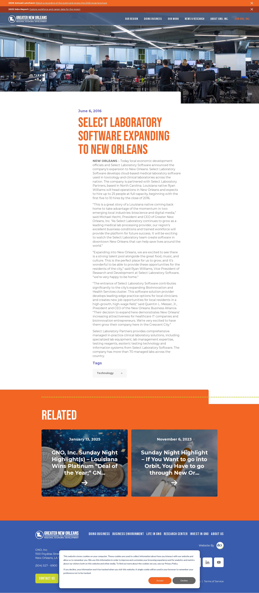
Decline (184, 580)
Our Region (131, 19)
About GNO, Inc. (219, 19)
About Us (217, 534)
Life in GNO (153, 534)
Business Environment (128, 534)
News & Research (194, 19)
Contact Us (47, 578)
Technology (105, 373)
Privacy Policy (171, 563)
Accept (159, 580)
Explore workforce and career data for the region (55, 9)
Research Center (176, 534)
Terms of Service (214, 581)
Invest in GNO (199, 534)
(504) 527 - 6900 (46, 565)
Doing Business (153, 19)
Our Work (173, 19)
